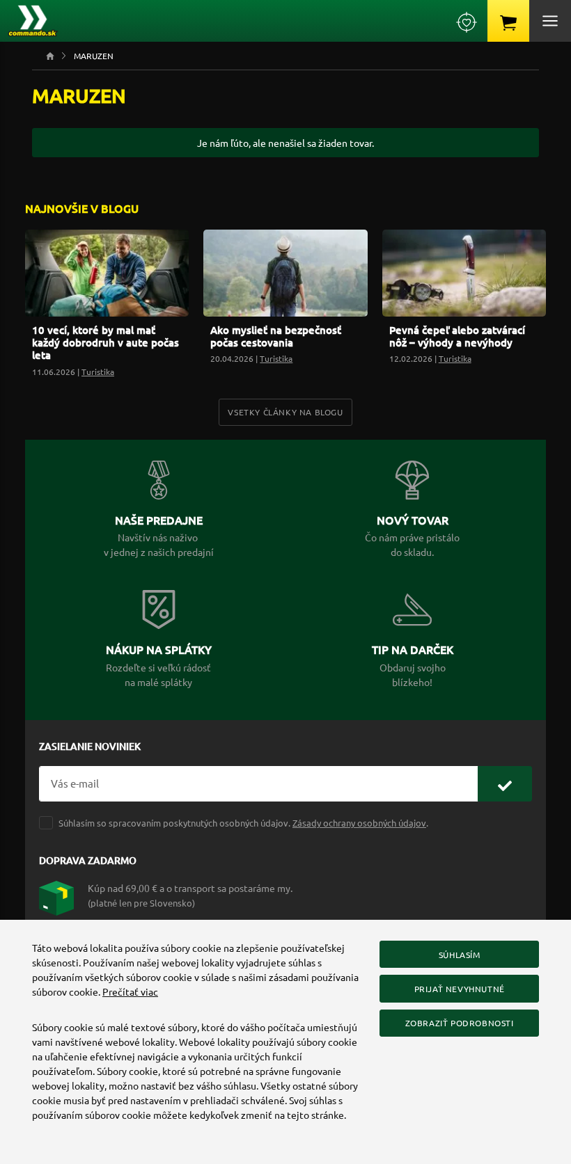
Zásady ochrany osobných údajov (359, 823)
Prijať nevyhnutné (459, 988)
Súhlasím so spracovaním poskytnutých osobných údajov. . (243, 823)
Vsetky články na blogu (285, 411)
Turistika (97, 371)
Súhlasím (459, 954)
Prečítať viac (130, 991)
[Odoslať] (505, 784)
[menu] (550, 21)
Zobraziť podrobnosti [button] (459, 1022)
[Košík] (508, 21)
